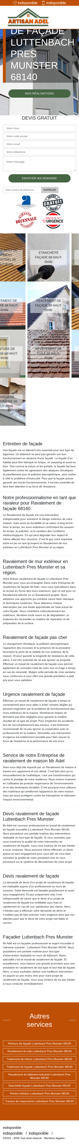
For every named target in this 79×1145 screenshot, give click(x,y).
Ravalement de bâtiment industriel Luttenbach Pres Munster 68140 (39, 1076)
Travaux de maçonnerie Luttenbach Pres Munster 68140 (39, 1101)
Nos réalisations (39, 93)
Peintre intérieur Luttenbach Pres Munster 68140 (39, 1093)
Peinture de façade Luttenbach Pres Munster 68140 (39, 1043)
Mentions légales (54, 1138)
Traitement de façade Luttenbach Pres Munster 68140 (39, 1066)
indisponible (28, 3)
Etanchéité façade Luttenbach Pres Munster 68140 (39, 1085)
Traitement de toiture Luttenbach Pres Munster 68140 (39, 1059)
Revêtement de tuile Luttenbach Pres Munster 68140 (39, 1051)
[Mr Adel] (28, 17)
